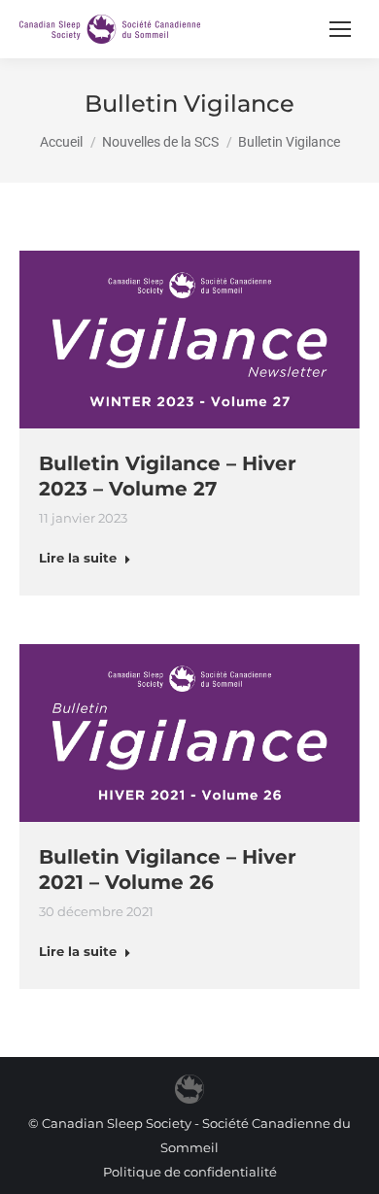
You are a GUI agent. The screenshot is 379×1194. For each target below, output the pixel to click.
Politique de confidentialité (190, 1171)
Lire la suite (78, 557)
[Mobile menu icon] (340, 29)
